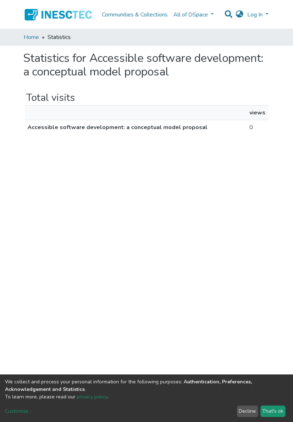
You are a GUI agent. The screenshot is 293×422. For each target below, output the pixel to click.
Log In (255, 15)
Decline (247, 411)
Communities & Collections (135, 15)
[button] (239, 14)
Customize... (18, 411)
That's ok (272, 411)
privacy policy (92, 396)
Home (31, 37)
